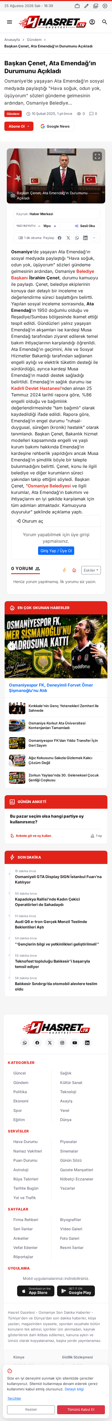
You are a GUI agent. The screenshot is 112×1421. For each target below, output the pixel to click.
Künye (18, 1357)
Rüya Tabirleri (25, 1179)
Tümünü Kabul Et (80, 1409)
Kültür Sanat (71, 1082)
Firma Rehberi (25, 1219)
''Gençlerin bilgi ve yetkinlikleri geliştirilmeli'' (57, 944)
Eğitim (19, 1119)
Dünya (65, 1119)
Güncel (19, 1073)
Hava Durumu (25, 1141)
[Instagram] (62, 1042)
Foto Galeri (69, 1238)
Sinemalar (69, 1151)
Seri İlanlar (23, 1228)
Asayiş (66, 1101)
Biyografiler (70, 1219)
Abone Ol (17, 126)
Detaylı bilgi (74, 1389)
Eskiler (89, 570)
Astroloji (21, 1169)
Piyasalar (68, 1141)
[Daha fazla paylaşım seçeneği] (94, 237)
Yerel (64, 1110)
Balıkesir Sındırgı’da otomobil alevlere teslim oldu (56, 986)
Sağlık (65, 1073)
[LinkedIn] (87, 1042)
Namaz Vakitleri (27, 1151)
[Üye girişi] (92, 22)
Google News (58, 126)
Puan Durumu (25, 1160)
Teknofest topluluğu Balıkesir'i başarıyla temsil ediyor (52, 964)
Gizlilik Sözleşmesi (77, 1357)
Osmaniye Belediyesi (49, 485)
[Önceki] (11, 646)
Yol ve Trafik (24, 1197)
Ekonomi (21, 1101)
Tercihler (14, 1398)
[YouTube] (74, 1042)
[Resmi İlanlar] (77, 6)
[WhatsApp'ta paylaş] (76, 237)
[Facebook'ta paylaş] (59, 237)
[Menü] (9, 22)
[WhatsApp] (24, 1042)
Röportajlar (23, 1256)
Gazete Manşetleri (76, 1169)
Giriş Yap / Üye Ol (56, 550)
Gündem (34, 39)
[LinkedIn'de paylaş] (85, 237)
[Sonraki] (101, 646)
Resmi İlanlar (71, 1247)
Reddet (31, 1409)
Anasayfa (12, 39)
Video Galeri (71, 1228)
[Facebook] (37, 1042)
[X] (49, 1042)
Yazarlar (67, 1188)
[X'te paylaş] (68, 237)
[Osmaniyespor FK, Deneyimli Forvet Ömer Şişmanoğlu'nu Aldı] (56, 646)
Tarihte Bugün (25, 1188)
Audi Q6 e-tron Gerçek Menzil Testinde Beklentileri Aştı (51, 924)
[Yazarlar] (86, 6)
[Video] (105, 6)
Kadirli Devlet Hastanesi (36, 388)
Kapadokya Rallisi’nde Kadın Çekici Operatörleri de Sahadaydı (47, 902)
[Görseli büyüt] (97, 156)
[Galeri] (95, 6)
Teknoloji (68, 1091)
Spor (17, 1110)
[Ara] (104, 22)
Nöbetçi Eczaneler (76, 1179)
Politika (20, 1091)
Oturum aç (32, 521)
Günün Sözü (71, 1160)
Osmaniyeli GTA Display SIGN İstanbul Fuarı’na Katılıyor (58, 879)
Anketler (21, 1238)
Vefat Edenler (25, 1247)
